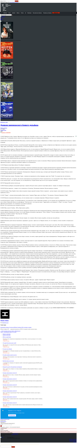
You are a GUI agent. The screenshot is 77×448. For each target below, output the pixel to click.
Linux (9, 12)
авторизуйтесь (3, 421)
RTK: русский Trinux (7, 336)
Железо (18, 12)
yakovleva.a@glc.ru (14, 434)
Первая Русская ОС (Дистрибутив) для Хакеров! (12, 366)
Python (22, 12)
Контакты (75, 442)
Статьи (7, 322)
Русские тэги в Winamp (7, 348)
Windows (5, 12)
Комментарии (3, 130)
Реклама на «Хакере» (47, 12)
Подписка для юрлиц (73, 440)
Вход (76, 1)
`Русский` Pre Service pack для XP (9, 342)
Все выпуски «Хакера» (37, 12)
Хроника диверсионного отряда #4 (10, 372)
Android (13, 12)
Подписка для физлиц (73, 439)
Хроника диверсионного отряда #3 (10, 390)
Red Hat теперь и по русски (8, 360)
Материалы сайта (4, 122)
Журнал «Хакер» (3, 128)
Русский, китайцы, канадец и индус (10, 354)
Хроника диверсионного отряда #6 (10, 384)
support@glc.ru (15, 433)
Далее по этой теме (6, 333)
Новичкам (29, 12)
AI (25, 12)
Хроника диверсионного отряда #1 (10, 378)
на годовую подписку (14, 2)
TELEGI (4, 322)
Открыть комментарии (4, 419)
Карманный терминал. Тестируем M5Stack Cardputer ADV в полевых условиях (15, 327)
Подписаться (12, 415)
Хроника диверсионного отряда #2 (10, 396)
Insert (13, 446)
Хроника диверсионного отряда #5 (10, 402)
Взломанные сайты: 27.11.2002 (8, 332)
